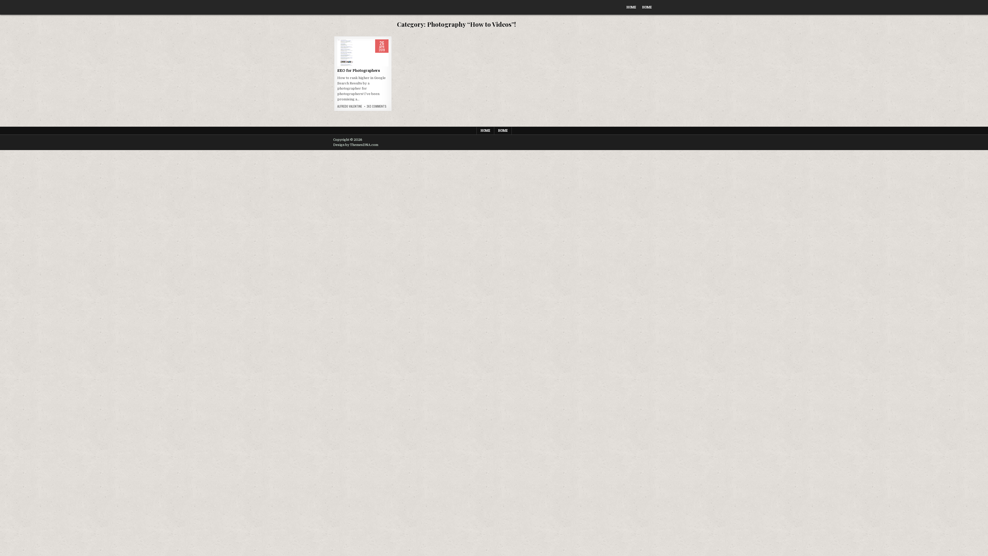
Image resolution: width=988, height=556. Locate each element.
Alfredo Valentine (349, 106)
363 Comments (376, 106)
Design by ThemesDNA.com (355, 145)
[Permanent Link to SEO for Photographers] (363, 52)
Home (631, 7)
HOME (647, 7)
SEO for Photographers (358, 70)
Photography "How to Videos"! (363, 56)
